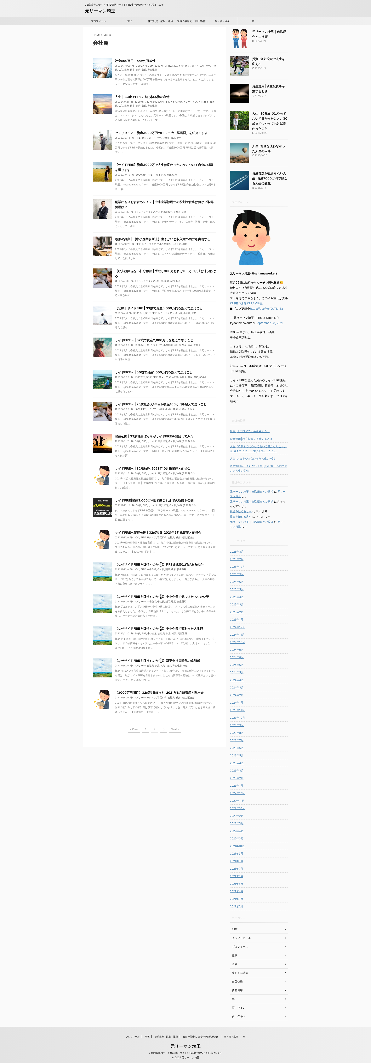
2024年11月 (237, 634)
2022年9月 (236, 815)
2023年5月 (237, 755)
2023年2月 (236, 778)
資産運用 (152, 69)
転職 (185, 665)
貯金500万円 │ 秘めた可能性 (135, 61)
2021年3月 (236, 898)
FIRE (129, 21)
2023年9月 (237, 725)
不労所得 (177, 313)
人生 (202, 65)
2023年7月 (236, 740)
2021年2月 (236, 906)
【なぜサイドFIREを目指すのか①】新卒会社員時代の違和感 (157, 661)
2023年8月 (237, 732)
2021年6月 (236, 876)
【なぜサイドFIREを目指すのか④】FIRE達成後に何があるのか (159, 564)
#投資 (242, 303)
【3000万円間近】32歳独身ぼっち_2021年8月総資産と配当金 (159, 692)
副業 (184, 211)
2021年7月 (236, 868)
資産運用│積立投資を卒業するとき (251, 438)
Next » (175, 729)
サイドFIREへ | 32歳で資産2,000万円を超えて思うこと (154, 340)
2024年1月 (236, 702)
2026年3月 (237, 551)
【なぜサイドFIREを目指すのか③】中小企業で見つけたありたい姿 (162, 596)
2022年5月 (236, 823)
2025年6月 (237, 581)
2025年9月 (237, 574)
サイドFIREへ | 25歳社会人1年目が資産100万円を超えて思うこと (161, 404)
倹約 (166, 280)
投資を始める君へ (241, 511)
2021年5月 (236, 883)
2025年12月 (237, 566)
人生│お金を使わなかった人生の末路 (252, 458)
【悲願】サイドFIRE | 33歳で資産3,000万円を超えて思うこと (159, 308)
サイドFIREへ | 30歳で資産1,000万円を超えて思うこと (154, 372)
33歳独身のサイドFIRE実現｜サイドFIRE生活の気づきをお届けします (185, 1052)
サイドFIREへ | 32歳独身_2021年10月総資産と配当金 (153, 468)
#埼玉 (259, 303)
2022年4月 (236, 830)
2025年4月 (237, 596)
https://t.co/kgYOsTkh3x (266, 308)
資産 (178, 137)
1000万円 (140, 377)
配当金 (197, 345)
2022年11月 (237, 800)
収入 (120, 69)
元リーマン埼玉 (100, 10)
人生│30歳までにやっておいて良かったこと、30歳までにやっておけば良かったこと (258, 449)
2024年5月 (237, 672)
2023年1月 (236, 785)
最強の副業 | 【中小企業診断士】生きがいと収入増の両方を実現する (162, 239)
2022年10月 (237, 808)
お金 (181, 65)
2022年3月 (236, 838)
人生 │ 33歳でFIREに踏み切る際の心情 (142, 97)
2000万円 (140, 345)
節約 (138, 69)
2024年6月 (237, 664)
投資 (126, 69)
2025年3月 (237, 604)
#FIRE (234, 303)
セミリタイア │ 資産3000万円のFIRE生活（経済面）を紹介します (161, 133)
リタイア (158, 174)
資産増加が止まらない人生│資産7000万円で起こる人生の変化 (269, 178)
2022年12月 (237, 793)
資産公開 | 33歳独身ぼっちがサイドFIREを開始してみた (154, 436)
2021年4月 (236, 891)
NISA (175, 65)
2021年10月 (237, 846)
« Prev (134, 729)
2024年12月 (237, 627)
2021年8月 (236, 861)
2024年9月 (237, 649)
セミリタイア (192, 65)
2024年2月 (236, 695)
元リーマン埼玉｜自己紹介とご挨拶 (251, 491)
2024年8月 (237, 657)
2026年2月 (236, 559)
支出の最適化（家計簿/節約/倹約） (191, 22)
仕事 (208, 65)
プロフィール (98, 21)
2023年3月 (237, 770)
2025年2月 (236, 612)
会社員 (166, 137)
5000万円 (160, 65)
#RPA (250, 303)
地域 (163, 665)
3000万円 (141, 65)
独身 (184, 345)
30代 (150, 65)
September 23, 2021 (269, 323)
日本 (132, 69)
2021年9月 (236, 853)
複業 (173, 569)
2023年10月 (237, 717)
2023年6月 (237, 747)
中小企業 (151, 569)
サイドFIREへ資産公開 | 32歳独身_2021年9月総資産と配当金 (158, 532)
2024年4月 (237, 680)
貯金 (178, 280)
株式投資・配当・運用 (160, 21)
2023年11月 (237, 710)
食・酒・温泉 (222, 21)
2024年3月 (237, 687)
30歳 (149, 377)
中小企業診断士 (164, 211)
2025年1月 (236, 619)
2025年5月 (237, 589)
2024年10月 (237, 642)
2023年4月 (237, 763)
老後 (144, 69)
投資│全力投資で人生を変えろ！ (250, 431)
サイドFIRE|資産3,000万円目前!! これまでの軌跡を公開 (154, 500)
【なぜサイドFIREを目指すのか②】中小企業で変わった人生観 (159, 628)
